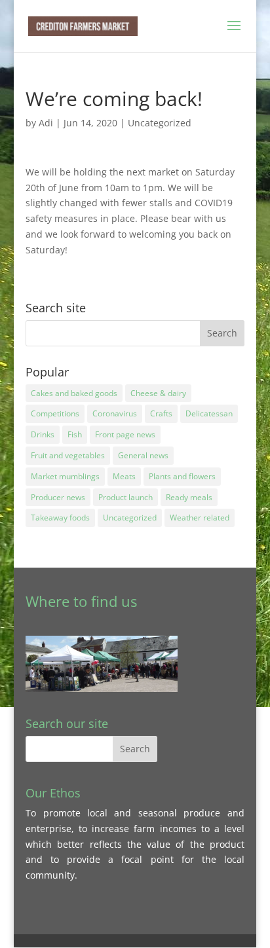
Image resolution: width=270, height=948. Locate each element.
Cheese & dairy (158, 393)
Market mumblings (65, 476)
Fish (75, 434)
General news (143, 455)
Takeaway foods (60, 517)
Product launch (125, 497)
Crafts (161, 413)
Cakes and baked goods (74, 393)
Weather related (199, 517)
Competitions (55, 413)
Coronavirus (114, 413)
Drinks (42, 434)
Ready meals (189, 497)
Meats (124, 476)
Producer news (58, 497)
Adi (46, 123)
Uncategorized (159, 123)
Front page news (125, 434)
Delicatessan (209, 413)
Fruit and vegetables (68, 455)
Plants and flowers (182, 476)
